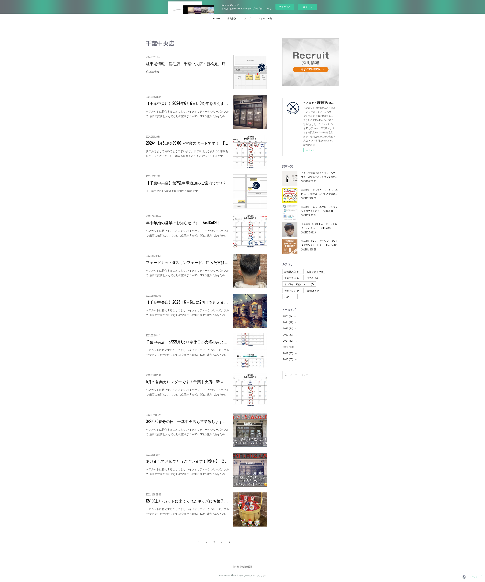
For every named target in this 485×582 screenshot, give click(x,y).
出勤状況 (231, 18)
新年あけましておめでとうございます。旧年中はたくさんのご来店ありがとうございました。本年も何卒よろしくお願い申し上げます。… (187, 153)
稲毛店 (313, 277)
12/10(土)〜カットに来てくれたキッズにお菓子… (187, 501)
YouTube (313, 290)
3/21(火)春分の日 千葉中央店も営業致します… (186, 421)
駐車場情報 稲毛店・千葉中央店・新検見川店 (185, 63)
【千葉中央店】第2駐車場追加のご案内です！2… (187, 183)
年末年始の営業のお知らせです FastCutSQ (182, 222)
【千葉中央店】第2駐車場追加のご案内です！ (173, 191)
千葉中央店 (292, 277)
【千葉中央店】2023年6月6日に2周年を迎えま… (187, 302)
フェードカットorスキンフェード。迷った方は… (187, 262)
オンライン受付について (299, 284)
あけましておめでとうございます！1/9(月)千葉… (187, 461)
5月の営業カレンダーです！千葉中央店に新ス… (186, 381)
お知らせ (315, 271)
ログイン (308, 7)
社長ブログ (292, 290)
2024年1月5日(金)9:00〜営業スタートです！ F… (187, 143)
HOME (216, 18)
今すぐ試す (285, 6)
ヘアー (290, 296)
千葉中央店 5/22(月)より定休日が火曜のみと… (186, 342)
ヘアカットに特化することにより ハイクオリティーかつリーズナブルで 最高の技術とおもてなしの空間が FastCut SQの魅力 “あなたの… (187, 113)
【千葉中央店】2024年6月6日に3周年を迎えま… (187, 103)
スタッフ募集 (265, 18)
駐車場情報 (152, 71)
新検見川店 (292, 271)
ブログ (247, 18)
